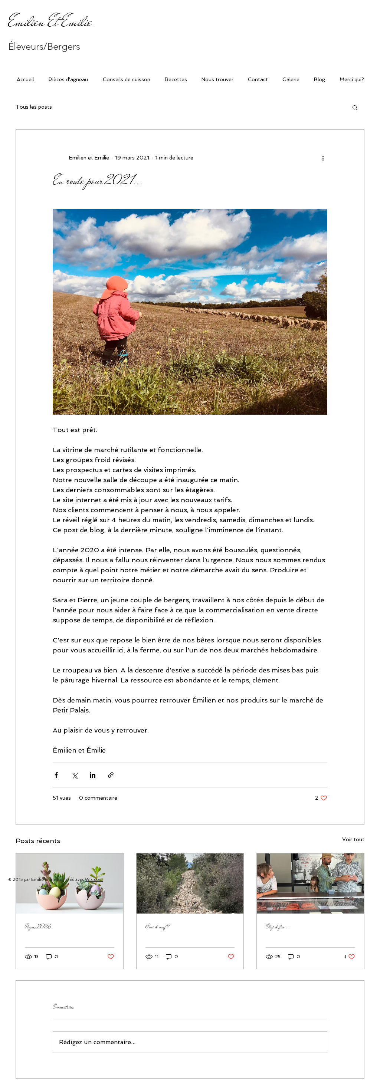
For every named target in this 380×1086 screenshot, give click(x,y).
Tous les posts (34, 107)
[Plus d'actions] (322, 158)
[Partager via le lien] (110, 775)
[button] (354, 107)
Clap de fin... (277, 926)
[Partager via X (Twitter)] (74, 775)
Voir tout (353, 839)
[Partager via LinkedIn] (92, 775)
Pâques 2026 (38, 926)
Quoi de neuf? (157, 926)
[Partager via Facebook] (56, 775)
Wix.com (94, 879)
